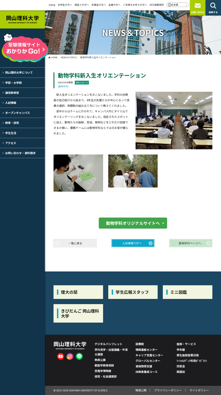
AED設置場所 (157, 4)
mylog (52, 4)
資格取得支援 (144, 366)
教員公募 (100, 360)
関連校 (181, 372)
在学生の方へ (65, 4)
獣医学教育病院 (104, 365)
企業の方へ (114, 4)
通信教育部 (12, 93)
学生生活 (10, 133)
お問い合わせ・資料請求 (20, 153)
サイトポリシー (199, 390)
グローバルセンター (148, 361)
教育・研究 (12, 123)
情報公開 (140, 390)
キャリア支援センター (149, 355)
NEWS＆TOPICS (69, 57)
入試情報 (10, 103)
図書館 (140, 344)
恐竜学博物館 (103, 371)
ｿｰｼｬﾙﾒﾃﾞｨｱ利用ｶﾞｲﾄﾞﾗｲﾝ (192, 361)
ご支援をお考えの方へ (135, 4)
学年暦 (181, 349)
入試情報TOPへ (132, 243)
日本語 (174, 4)
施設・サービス (186, 344)
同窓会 (181, 366)
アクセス (10, 143)
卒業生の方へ (99, 4)
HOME (54, 57)
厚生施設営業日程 (188, 355)
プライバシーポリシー (168, 390)
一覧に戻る (75, 243)
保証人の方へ (82, 4)
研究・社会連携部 (106, 376)
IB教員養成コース (146, 372)
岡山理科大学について (19, 72)
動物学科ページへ (190, 243)
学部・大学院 (13, 83)
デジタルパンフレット (108, 344)
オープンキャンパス (17, 113)
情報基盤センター (147, 349)
